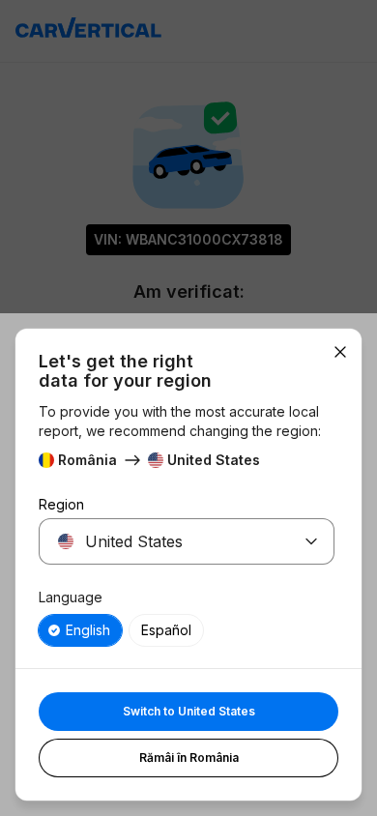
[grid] (186, 630)
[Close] (340, 351)
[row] (80, 630)
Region (61, 504)
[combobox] (163, 541)
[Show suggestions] (311, 541)
